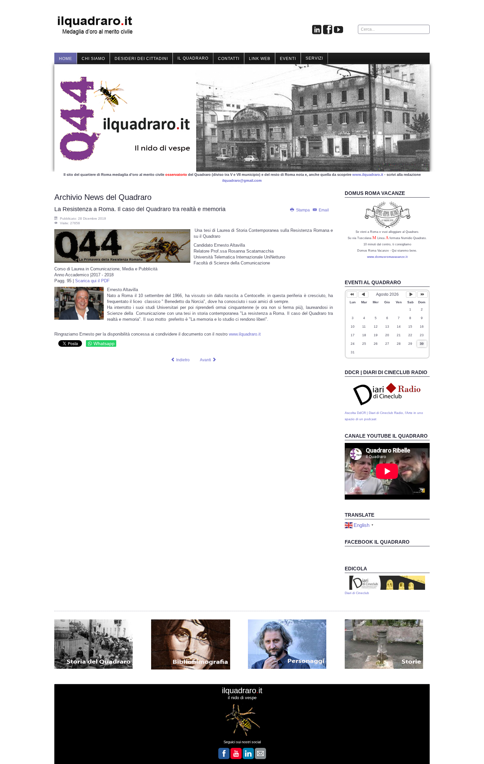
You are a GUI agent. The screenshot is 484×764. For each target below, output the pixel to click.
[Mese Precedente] (363, 294)
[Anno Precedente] (352, 294)
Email (323, 210)
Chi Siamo (93, 58)
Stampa (303, 210)
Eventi (288, 58)
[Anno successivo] (422, 294)
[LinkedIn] (248, 753)
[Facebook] (327, 30)
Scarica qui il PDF (92, 280)
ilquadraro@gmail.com (242, 180)
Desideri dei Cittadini (141, 58)
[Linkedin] (316, 30)
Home (65, 58)
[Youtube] (338, 30)
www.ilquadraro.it (367, 175)
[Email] (260, 753)
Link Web (259, 58)
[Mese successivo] (411, 294)
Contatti (228, 58)
